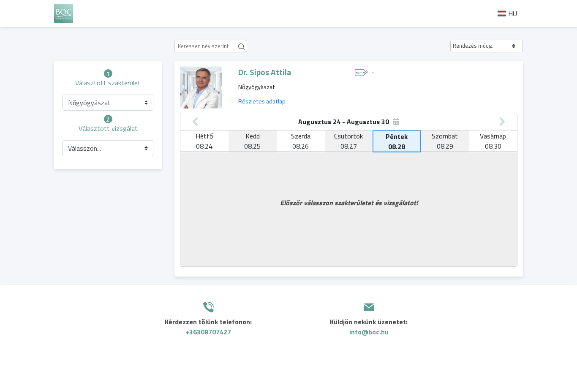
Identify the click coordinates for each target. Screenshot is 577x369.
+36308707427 (208, 332)
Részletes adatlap (262, 101)
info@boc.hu (369, 332)
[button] (486, 46)
